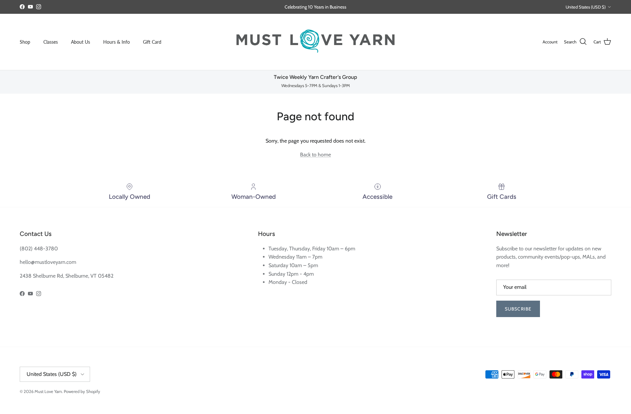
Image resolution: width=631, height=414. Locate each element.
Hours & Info (116, 42)
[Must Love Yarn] (315, 41)
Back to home (315, 154)
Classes (50, 42)
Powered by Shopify (82, 391)
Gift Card (152, 42)
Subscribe (518, 309)
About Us (80, 42)
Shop (25, 42)
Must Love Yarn (48, 391)
